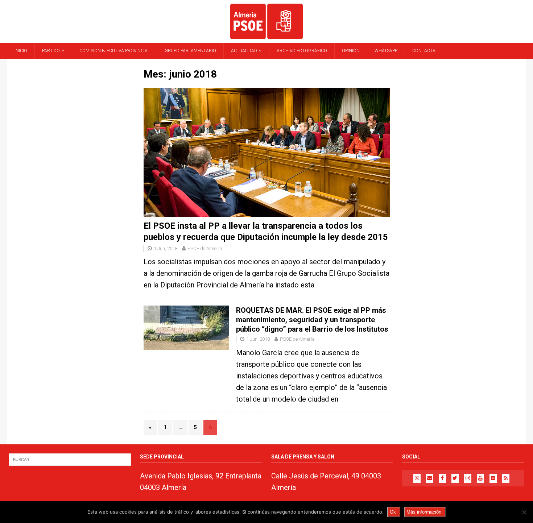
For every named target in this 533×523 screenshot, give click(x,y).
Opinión (351, 50)
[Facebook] (442, 478)
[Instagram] (467, 478)
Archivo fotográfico (302, 50)
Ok (393, 512)
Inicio (21, 50)
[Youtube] (480, 478)
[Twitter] (455, 478)
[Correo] (429, 478)
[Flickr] (493, 478)
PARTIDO (51, 50)
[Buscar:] (70, 459)
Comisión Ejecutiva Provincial (114, 50)
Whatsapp (386, 50)
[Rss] (505, 478)
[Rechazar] (524, 512)
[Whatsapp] (417, 478)
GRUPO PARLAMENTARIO (190, 50)
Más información (423, 512)
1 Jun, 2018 (165, 248)
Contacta (423, 50)
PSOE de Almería (204, 248)
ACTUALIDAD (244, 50)
